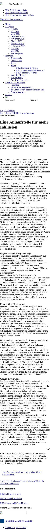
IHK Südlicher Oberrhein (16, 10)
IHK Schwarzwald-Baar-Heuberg (19, 15)
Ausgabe (7, 110)
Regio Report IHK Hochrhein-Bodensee (17, 113)
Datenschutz (21, 527)
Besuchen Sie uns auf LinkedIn (19, 521)
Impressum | (10, 527)
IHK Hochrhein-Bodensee (16, 12)
